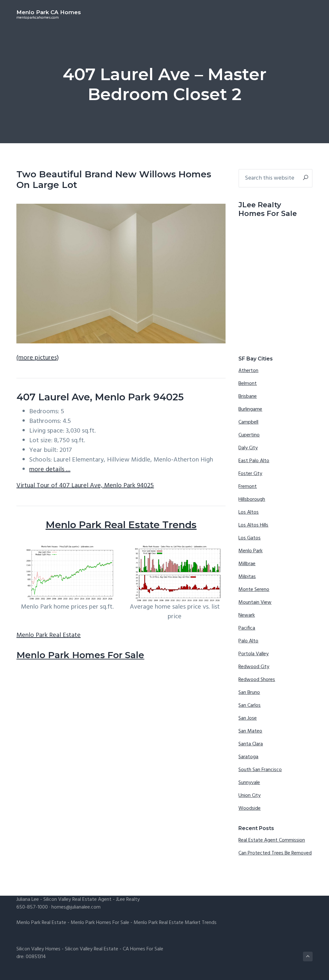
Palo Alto (248, 641)
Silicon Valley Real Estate (91, 949)
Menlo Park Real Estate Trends (121, 525)
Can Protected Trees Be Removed (275, 853)
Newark (246, 615)
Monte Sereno (253, 589)
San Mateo (250, 731)
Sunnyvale (249, 783)
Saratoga (248, 757)
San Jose (247, 718)
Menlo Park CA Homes (48, 12)
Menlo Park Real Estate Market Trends (175, 923)
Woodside (249, 808)
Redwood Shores (256, 680)
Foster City (250, 474)
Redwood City (253, 667)
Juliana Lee (27, 899)
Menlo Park (250, 551)
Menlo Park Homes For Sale (80, 654)
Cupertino (249, 435)
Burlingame (250, 409)
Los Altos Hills (253, 525)
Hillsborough (251, 499)
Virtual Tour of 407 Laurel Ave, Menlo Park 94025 (85, 486)
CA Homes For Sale (143, 949)
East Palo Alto (253, 461)
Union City (249, 795)
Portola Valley (253, 654)
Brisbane (247, 396)
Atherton (248, 371)
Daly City (248, 448)
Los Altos (248, 512)
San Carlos (249, 705)
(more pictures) (37, 358)
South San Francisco (260, 770)
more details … (49, 469)
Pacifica (246, 628)
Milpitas (247, 577)
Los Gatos (249, 538)
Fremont (247, 486)
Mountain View (254, 602)
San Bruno (249, 692)
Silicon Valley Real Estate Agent (77, 899)
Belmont (247, 383)
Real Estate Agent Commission (271, 840)
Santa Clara (250, 744)
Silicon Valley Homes (38, 949)
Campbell (248, 422)
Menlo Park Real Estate (48, 635)
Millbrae (246, 564)
